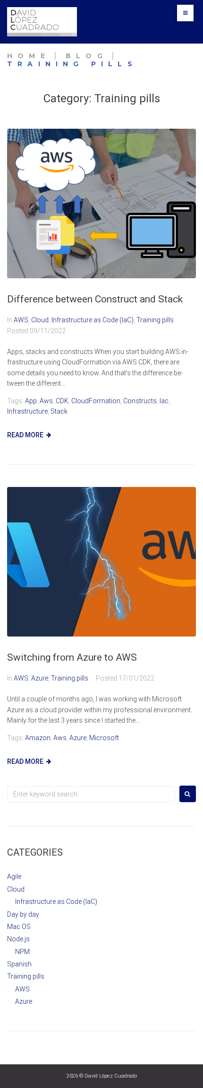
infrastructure (27, 411)
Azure (39, 678)
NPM (22, 951)
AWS (21, 320)
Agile (14, 876)
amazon (38, 738)
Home (28, 56)
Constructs (140, 401)
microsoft (104, 738)
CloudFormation (95, 401)
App (31, 401)
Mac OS (19, 926)
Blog (87, 56)
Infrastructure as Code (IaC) (92, 320)
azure (77, 738)
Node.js (18, 939)
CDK (62, 401)
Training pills (155, 320)
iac (164, 401)
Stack (59, 411)
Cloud (40, 320)
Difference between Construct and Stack (95, 299)
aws (46, 401)
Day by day (23, 914)
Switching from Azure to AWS (72, 657)
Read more (25, 435)
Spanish (19, 964)
